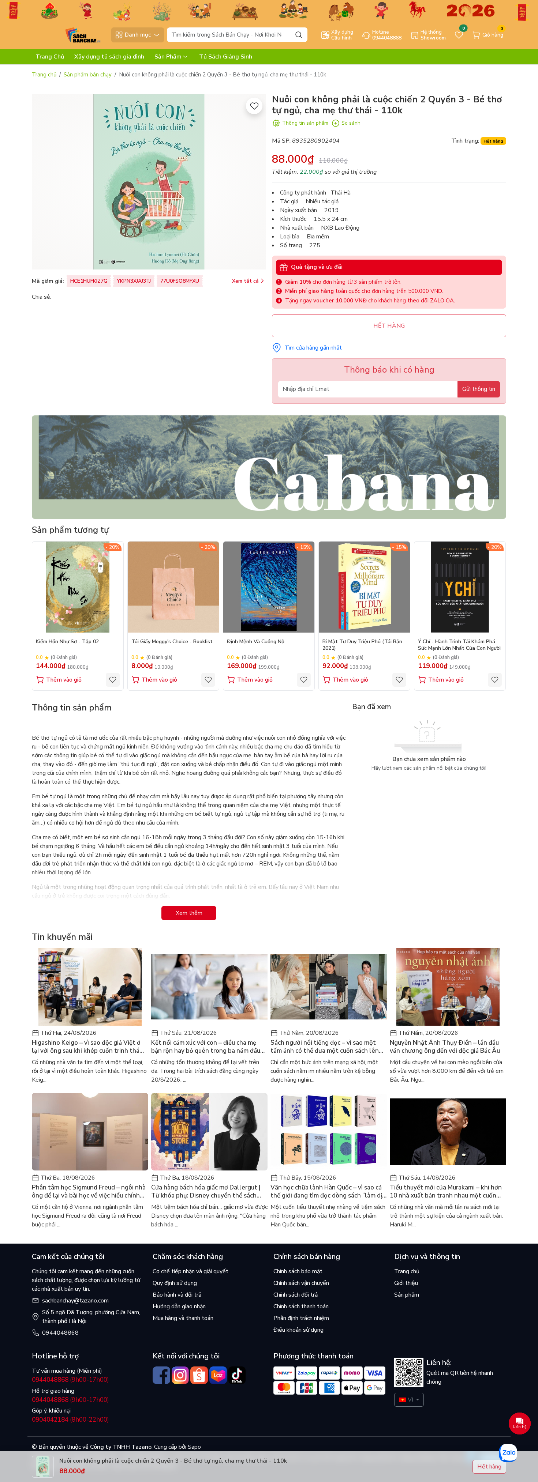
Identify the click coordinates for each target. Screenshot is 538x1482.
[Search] (298, 34)
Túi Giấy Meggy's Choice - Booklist (172, 641)
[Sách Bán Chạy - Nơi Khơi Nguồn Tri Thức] (70, 34)
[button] (495, 616)
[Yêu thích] (254, 106)
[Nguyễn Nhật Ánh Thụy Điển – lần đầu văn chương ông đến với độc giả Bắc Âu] (448, 987)
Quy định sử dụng (175, 1283)
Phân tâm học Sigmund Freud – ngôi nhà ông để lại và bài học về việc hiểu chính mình (89, 1192)
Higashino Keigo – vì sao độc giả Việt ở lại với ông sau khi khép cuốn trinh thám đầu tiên (88, 1047)
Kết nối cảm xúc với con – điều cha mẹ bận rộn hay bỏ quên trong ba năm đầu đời (205, 1047)
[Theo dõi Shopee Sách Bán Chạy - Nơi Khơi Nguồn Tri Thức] (199, 1375)
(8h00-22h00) (70, 1419)
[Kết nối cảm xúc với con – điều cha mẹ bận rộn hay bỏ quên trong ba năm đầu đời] (209, 987)
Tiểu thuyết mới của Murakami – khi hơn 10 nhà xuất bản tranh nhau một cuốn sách (446, 1192)
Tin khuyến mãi (62, 937)
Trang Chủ (50, 57)
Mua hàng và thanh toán (183, 1318)
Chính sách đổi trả (295, 1295)
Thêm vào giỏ (64, 680)
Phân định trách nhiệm (301, 1318)
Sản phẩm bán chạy (88, 74)
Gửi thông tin (478, 389)
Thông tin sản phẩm (305, 123)
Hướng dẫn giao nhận (179, 1306)
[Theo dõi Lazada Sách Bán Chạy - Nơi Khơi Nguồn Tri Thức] (218, 1375)
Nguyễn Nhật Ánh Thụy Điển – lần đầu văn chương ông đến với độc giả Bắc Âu (445, 1047)
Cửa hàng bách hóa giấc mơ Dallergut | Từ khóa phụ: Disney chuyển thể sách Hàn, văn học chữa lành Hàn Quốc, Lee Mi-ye (205, 1192)
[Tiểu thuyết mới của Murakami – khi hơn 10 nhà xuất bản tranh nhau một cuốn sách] (448, 1131)
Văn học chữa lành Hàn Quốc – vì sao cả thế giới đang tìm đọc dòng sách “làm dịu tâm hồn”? (327, 1192)
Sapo (193, 1447)
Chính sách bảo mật (297, 1271)
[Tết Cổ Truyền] (269, 10)
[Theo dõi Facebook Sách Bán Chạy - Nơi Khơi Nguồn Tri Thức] (161, 1375)
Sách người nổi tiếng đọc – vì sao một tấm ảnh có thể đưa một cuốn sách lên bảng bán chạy (324, 1047)
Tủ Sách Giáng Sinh (225, 57)
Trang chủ (44, 74)
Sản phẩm (406, 1295)
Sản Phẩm (168, 57)
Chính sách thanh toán (301, 1306)
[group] (149, 181)
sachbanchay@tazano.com (75, 1301)
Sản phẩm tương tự (70, 530)
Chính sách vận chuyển (301, 1283)
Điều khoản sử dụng (298, 1330)
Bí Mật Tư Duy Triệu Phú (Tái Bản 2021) (362, 645)
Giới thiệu (406, 1283)
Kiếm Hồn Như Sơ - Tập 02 (67, 641)
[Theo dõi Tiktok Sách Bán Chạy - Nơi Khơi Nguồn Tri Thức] (237, 1375)
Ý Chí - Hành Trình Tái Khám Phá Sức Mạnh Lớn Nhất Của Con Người (459, 645)
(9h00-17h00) (70, 1380)
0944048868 (60, 1333)
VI (410, 1400)
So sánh (350, 123)
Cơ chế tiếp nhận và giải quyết (190, 1271)
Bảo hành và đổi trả (177, 1295)
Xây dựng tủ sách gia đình (109, 57)
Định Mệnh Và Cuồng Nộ (255, 641)
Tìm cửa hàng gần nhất (313, 348)
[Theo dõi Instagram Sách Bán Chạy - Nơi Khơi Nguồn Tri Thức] (180, 1375)
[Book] (269, 467)
